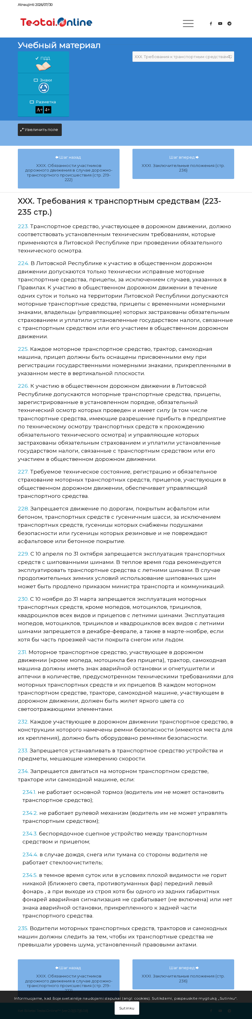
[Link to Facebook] (211, 23)
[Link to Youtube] (220, 23)
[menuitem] (185, 23)
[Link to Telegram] (229, 23)
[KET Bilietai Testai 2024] (56, 23)
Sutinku (127, 1008)
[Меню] (185, 23)
